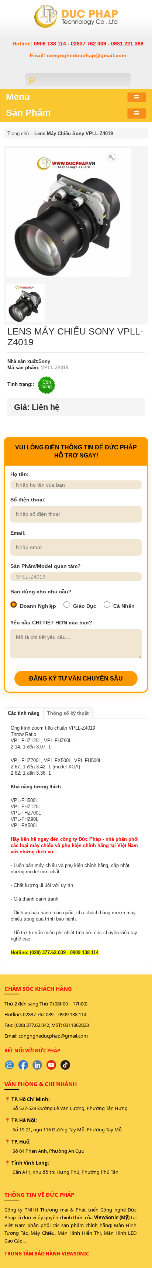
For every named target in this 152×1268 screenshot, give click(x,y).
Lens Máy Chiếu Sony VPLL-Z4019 (73, 133)
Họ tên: (19, 474)
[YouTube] (51, 1065)
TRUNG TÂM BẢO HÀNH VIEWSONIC (46, 1253)
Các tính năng (23, 713)
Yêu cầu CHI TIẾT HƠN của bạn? (51, 623)
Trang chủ (18, 133)
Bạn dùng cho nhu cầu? (41, 591)
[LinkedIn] (37, 1065)
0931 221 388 (127, 44)
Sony (44, 361)
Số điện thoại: (28, 500)
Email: (18, 533)
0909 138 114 (51, 44)
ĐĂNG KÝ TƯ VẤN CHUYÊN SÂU (76, 678)
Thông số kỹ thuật (68, 713)
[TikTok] (65, 1065)
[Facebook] (23, 1065)
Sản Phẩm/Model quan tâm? (45, 566)
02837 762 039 (89, 44)
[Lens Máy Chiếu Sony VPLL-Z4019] (111, 157)
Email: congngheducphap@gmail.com (78, 55)
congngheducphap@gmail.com (53, 1035)
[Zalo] (9, 1065)
